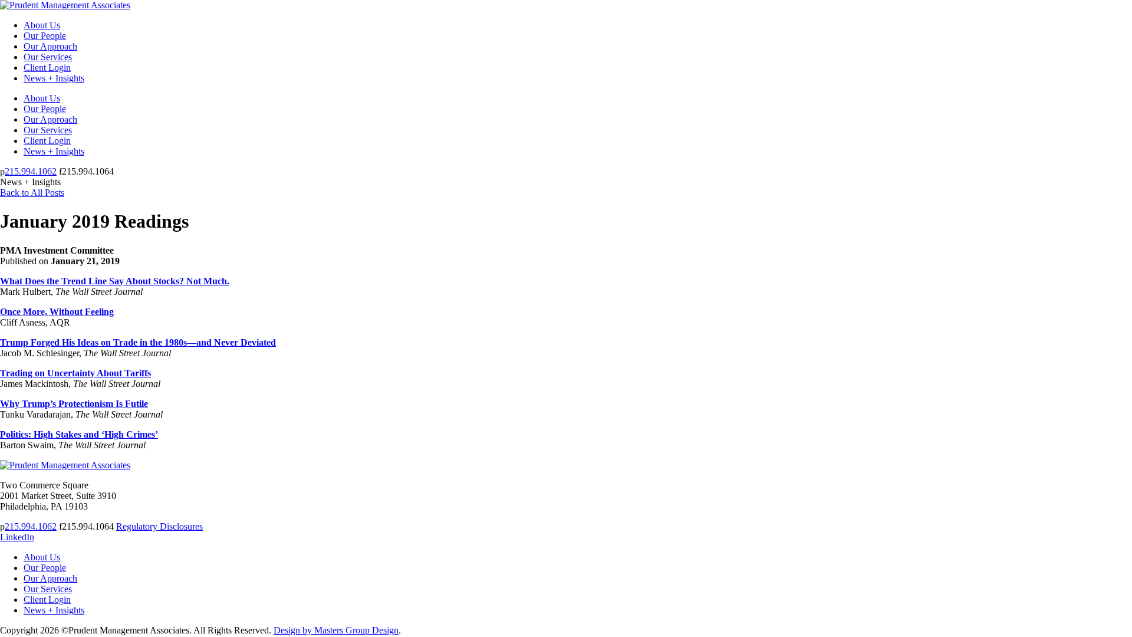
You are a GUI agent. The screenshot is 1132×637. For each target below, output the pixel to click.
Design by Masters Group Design (336, 630)
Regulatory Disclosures (159, 526)
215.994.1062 (31, 171)
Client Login (47, 68)
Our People (45, 36)
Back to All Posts (32, 193)
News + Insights (54, 78)
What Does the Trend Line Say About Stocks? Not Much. (114, 281)
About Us (42, 25)
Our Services (48, 57)
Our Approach (50, 46)
